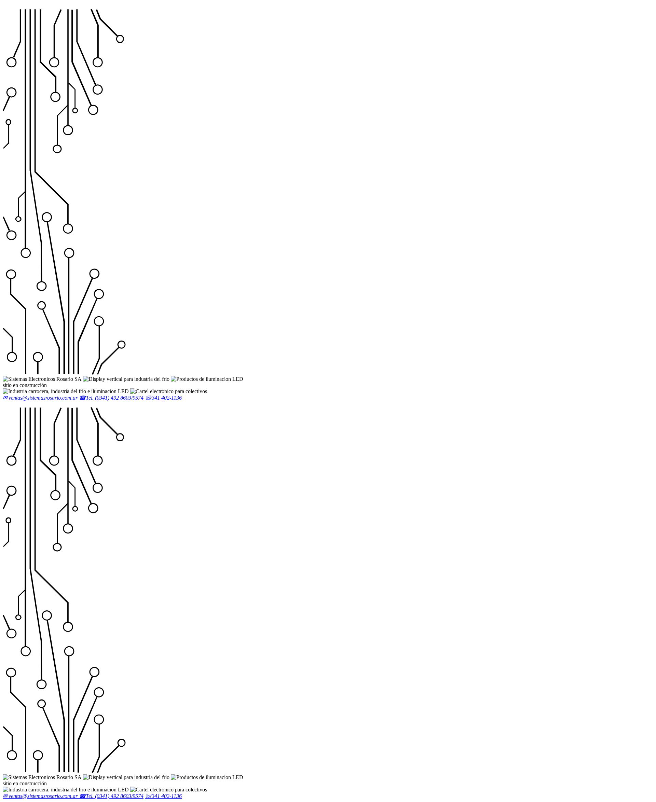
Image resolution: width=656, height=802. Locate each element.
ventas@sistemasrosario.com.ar (41, 398)
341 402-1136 (163, 398)
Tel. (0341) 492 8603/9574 (111, 398)
